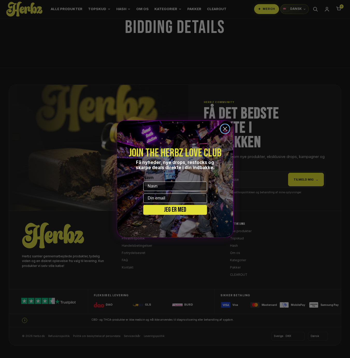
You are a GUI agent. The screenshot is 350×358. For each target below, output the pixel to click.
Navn (148, 177)
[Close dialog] (225, 128)
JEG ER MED (175, 210)
